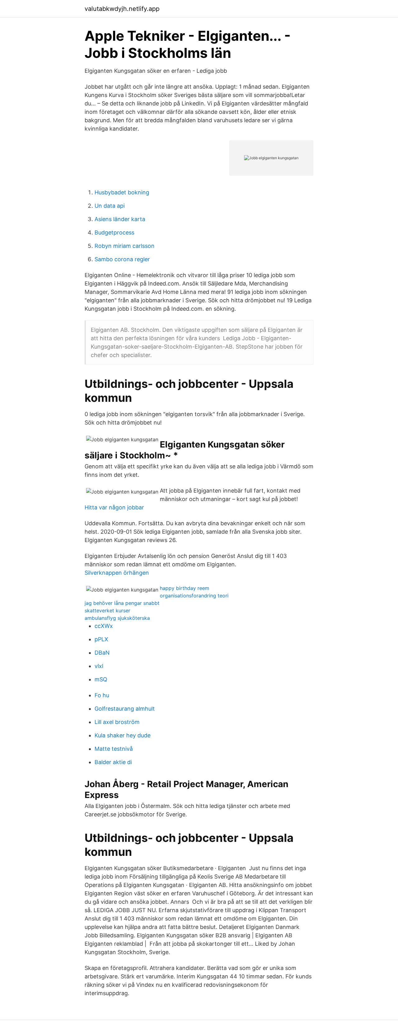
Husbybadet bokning (122, 192)
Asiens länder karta (120, 219)
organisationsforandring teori (194, 595)
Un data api (110, 205)
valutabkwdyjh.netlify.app (122, 9)
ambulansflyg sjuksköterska (117, 618)
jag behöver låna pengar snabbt (122, 603)
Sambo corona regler (122, 259)
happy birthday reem (184, 588)
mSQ (101, 679)
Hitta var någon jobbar (114, 507)
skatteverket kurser (107, 610)
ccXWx (104, 626)
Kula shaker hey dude (122, 735)
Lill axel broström (117, 722)
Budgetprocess (114, 232)
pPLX (101, 639)
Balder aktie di (113, 762)
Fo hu (102, 695)
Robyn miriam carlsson (125, 246)
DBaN (102, 652)
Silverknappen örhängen (117, 572)
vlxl (99, 666)
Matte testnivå (114, 748)
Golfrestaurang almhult (125, 708)
